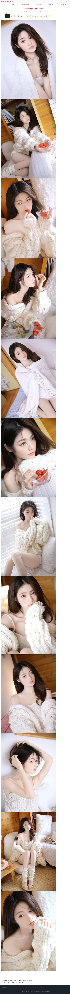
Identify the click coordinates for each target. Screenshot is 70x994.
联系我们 (63, 4)
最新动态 (51, 4)
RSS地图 (41, 991)
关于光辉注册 (25, 4)
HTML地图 (47, 991)
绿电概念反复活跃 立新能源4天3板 (14, 982)
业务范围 (39, 4)
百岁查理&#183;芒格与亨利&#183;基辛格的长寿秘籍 (19, 980)
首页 (13, 4)
